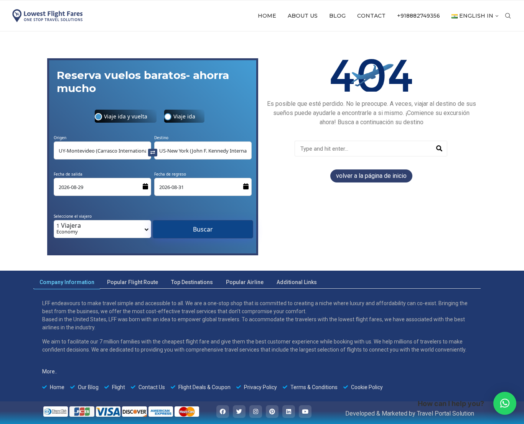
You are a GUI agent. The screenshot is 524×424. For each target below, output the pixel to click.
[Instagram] (255, 411)
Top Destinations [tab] (192, 282)
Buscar (203, 229)
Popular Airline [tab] (245, 282)
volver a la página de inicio (371, 175)
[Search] (439, 148)
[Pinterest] (272, 411)
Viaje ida (184, 116)
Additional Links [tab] (297, 282)
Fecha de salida (68, 174)
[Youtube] (305, 411)
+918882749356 (418, 15)
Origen (60, 137)
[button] (504, 403)
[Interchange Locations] (152, 151)
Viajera (68, 228)
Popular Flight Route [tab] (132, 282)
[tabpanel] (257, 345)
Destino (161, 137)
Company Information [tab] (67, 282)
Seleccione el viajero (73, 216)
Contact (371, 15)
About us (303, 15)
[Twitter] (239, 411)
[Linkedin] (288, 411)
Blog (337, 15)
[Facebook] (222, 411)
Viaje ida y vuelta (125, 116)
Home (267, 15)
